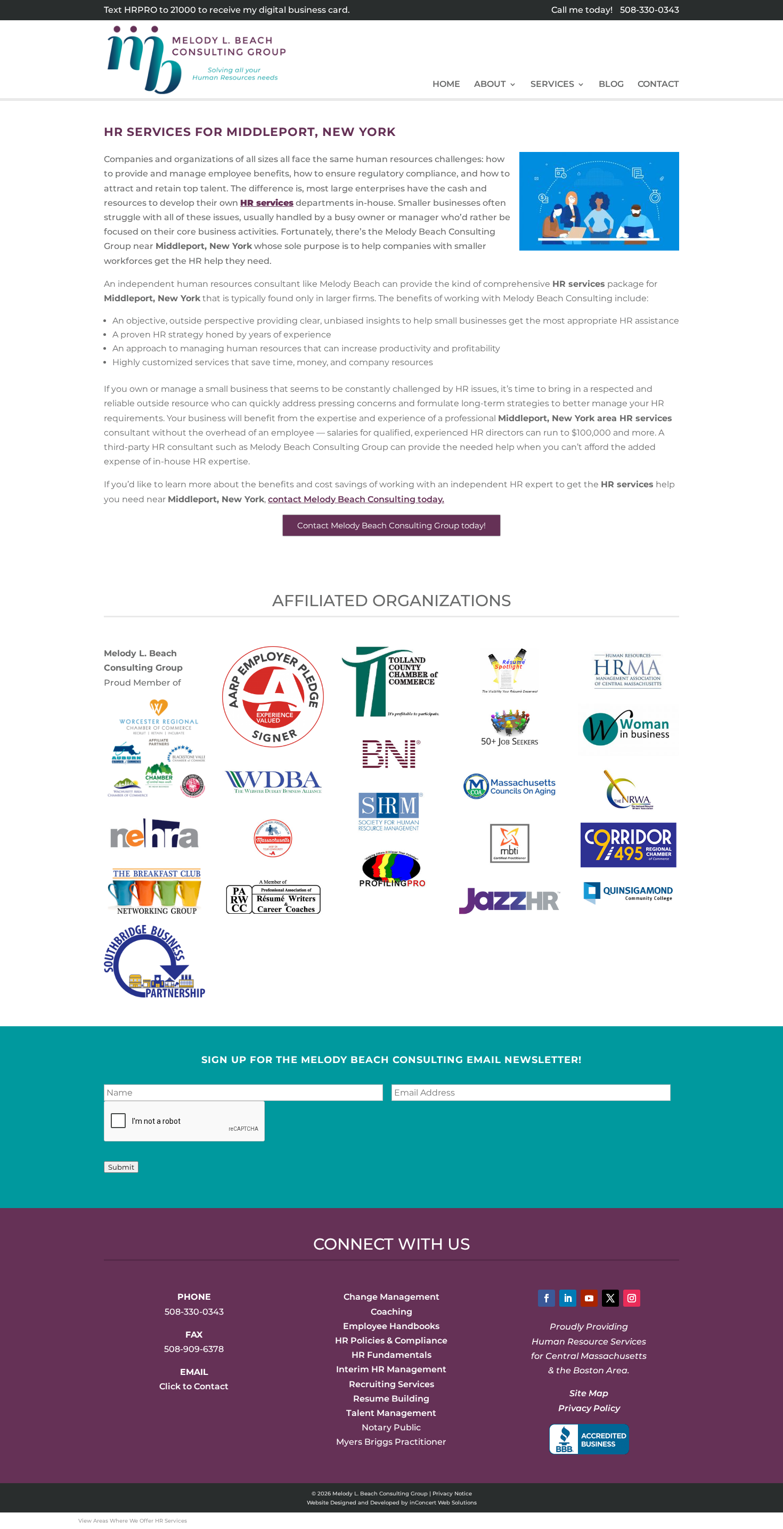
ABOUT (490, 85)
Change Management (391, 1297)
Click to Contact (194, 1386)
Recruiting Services (391, 1384)
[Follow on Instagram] (631, 1298)
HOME (446, 85)
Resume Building (391, 1399)
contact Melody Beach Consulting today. (356, 499)
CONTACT (658, 85)
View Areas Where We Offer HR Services (132, 1520)
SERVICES (552, 85)
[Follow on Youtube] (589, 1298)
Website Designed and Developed (353, 1502)
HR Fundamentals (391, 1355)
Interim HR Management (391, 1369)
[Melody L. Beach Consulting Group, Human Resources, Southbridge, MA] (589, 1439)
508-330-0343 (649, 10)
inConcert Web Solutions (443, 1502)
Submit (121, 1167)
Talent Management (391, 1413)
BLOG (611, 85)
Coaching (391, 1312)
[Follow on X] (610, 1298)
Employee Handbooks (391, 1326)
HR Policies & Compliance (391, 1340)
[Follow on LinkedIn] (567, 1298)
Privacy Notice (452, 1493)
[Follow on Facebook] (546, 1298)
